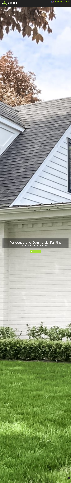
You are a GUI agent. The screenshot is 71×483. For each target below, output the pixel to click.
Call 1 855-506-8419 (62, 2)
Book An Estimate (36, 251)
